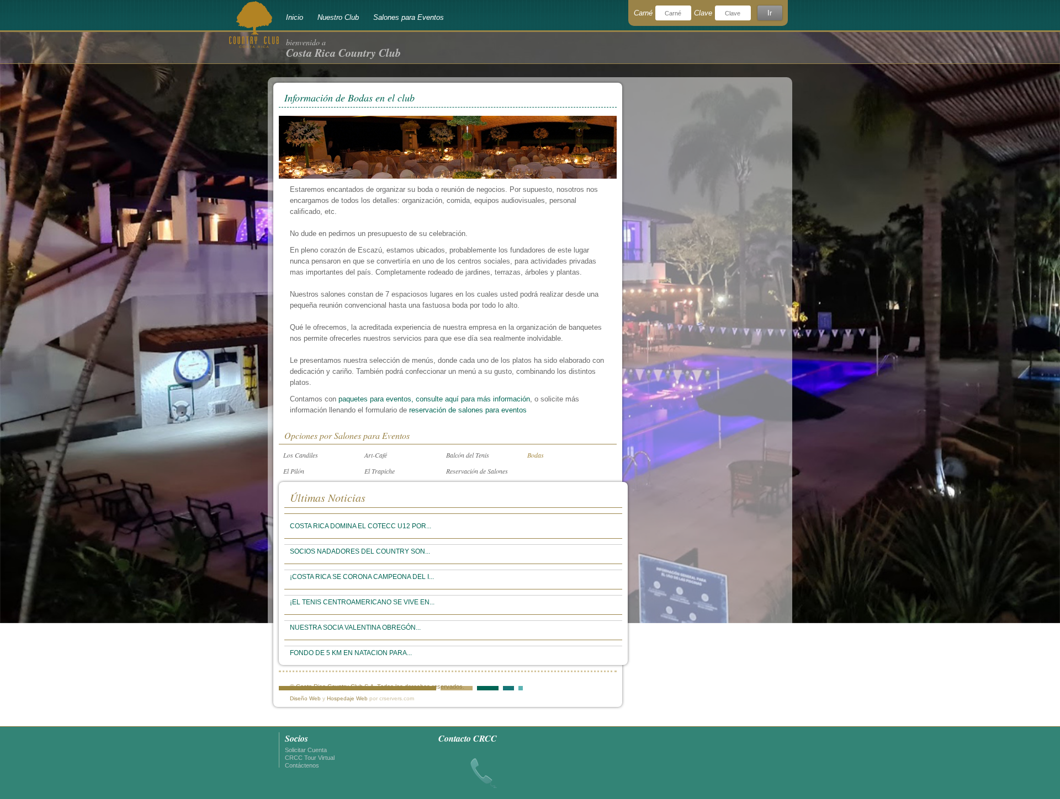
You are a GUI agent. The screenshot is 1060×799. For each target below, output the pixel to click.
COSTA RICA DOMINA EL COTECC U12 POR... (360, 526)
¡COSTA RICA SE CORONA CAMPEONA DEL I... (362, 577)
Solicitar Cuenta (306, 750)
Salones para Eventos (408, 17)
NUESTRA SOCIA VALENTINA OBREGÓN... (355, 627)
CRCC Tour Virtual (310, 757)
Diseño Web (305, 698)
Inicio (294, 17)
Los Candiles (300, 455)
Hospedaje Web (347, 698)
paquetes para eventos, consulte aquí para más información (434, 399)
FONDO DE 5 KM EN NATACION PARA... (351, 653)
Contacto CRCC (467, 738)
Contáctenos (302, 765)
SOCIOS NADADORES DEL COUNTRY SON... (360, 551)
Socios (296, 738)
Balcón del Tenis (467, 455)
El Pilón (293, 470)
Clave (703, 13)
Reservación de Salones (477, 470)
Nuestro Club (338, 17)
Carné (643, 13)
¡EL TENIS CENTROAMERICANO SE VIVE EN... (362, 602)
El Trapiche (379, 470)
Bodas (535, 455)
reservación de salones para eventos (468, 410)
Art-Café (375, 455)
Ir (769, 13)
